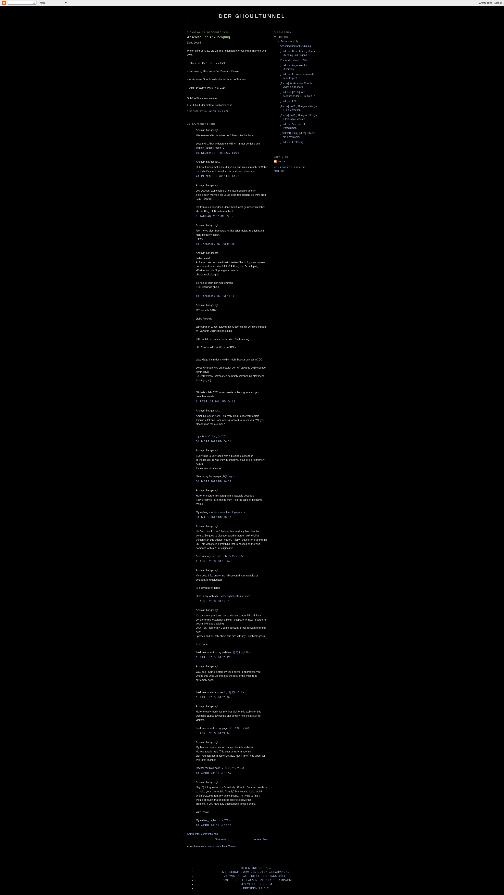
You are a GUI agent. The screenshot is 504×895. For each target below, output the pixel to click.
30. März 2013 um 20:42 (213, 517)
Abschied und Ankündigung (295, 45)
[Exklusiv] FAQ (288, 101)
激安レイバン (230, 476)
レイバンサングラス (216, 436)
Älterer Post (261, 839)
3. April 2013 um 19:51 (213, 601)
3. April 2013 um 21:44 (213, 733)
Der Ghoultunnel (252, 16)
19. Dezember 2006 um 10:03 (217, 152)
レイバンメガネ (234, 556)
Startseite (220, 839)
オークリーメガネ (239, 728)
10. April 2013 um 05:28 (214, 825)
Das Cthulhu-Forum (256, 884)
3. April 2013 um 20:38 (213, 697)
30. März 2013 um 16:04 (213, 481)
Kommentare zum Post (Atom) (218, 846)
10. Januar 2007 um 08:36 (215, 244)
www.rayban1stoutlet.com (235, 596)
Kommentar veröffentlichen (202, 833)
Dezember (287, 41)
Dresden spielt (256, 888)
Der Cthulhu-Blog (256, 867)
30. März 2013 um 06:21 (213, 441)
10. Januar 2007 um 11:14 (215, 296)
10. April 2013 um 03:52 (214, 773)
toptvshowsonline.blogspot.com (228, 512)
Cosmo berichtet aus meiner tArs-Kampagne (256, 880)
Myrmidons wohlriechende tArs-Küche (255, 876)
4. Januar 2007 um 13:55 (214, 216)
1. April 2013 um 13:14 (213, 561)
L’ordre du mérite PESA (293, 60)
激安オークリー (242, 652)
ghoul (282, 161)
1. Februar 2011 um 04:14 (215, 401)
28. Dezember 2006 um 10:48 (217, 176)
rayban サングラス (220, 820)
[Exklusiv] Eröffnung (291, 142)
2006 (281, 37)
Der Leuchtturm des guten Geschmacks (256, 871)
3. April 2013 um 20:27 (213, 657)
